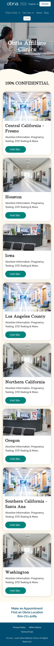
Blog (46, 13)
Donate (45, 4)
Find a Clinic (12, 13)
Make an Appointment (27, 608)
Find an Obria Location (27, 612)
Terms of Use (27, 632)
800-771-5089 (27, 616)
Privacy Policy (19, 627)
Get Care (27, 13)
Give (27, 18)
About (39, 13)
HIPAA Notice (35, 627)
